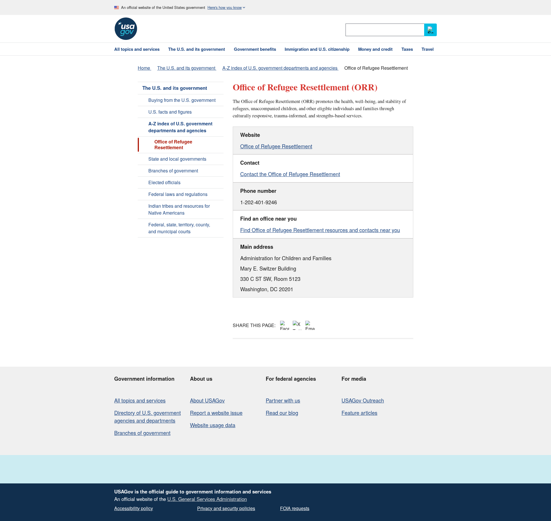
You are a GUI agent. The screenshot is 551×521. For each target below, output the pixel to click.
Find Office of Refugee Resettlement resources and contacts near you (320, 230)
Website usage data (212, 425)
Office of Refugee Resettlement (276, 146)
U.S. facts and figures (170, 111)
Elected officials (164, 182)
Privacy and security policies (226, 508)
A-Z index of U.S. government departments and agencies (180, 127)
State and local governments (177, 158)
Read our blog (282, 412)
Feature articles (359, 412)
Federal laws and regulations (177, 194)
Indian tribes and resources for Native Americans (179, 209)
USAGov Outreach (363, 400)
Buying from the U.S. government (182, 100)
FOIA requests (294, 508)
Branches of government (173, 170)
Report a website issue (216, 412)
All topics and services (140, 400)
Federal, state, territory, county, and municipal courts (179, 228)
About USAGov (207, 400)
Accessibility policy (133, 508)
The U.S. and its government (174, 87)
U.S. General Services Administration (207, 498)
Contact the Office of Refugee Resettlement (290, 174)
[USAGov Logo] (125, 28)
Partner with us (283, 400)
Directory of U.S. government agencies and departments (147, 416)
